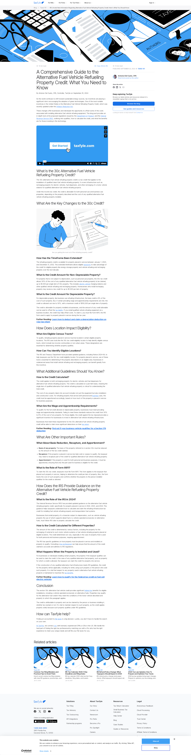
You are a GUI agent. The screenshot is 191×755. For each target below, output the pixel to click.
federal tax (88, 590)
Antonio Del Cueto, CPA (47, 93)
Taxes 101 (43, 8)
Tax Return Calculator (121, 706)
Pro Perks (93, 719)
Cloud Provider (142, 715)
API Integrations (72, 719)
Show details (44, 751)
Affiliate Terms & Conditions (147, 732)
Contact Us (139, 112)
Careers (93, 732)
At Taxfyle (40, 626)
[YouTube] (49, 711)
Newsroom (94, 715)
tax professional (66, 544)
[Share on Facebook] (114, 87)
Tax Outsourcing (72, 715)
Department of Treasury (85, 116)
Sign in (151, 3)
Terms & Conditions (144, 728)
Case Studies (118, 725)
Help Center (117, 716)
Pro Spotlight (94, 728)
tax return (85, 424)
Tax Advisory (71, 710)
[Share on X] (120, 87)
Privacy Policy (142, 723)
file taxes (58, 619)
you (55, 626)
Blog (35, 8)
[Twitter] (40, 711)
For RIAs (51, 3)
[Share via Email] (123, 87)
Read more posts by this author (128, 78)
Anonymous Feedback (145, 706)
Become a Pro (95, 723)
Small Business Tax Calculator (120, 711)
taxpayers (87, 265)
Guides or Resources (121, 729)
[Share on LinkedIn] (117, 87)
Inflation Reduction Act (64, 107)
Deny (156, 748)
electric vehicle (84, 284)
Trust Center (141, 719)
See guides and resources (133, 109)
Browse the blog (133, 104)
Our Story (93, 706)
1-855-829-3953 (40, 728)
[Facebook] (35, 711)
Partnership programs (74, 723)
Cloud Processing (143, 710)
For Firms (62, 3)
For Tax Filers (74, 3)
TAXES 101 (141, 69)
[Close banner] (174, 739)
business (95, 396)
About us (87, 3)
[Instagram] (44, 711)
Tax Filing (69, 706)
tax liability (59, 310)
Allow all (156, 741)
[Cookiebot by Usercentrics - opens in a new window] (26, 751)
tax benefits (69, 573)
